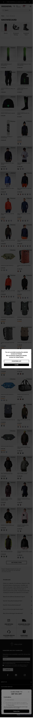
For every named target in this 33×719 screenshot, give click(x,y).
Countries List (16, 361)
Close (16, 365)
